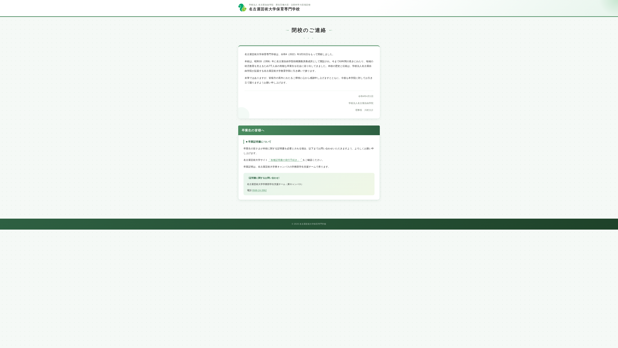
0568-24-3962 (259, 190)
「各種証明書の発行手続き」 (284, 160)
